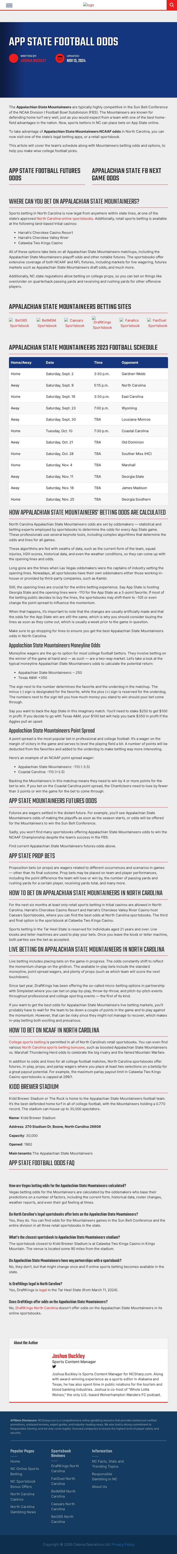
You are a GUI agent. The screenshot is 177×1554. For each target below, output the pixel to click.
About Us (99, 1486)
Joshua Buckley (33, 61)
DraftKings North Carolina (36, 1308)
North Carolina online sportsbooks (65, 218)
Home (15, 1461)
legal (43, 1290)
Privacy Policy (123, 1544)
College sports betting (27, 1042)
